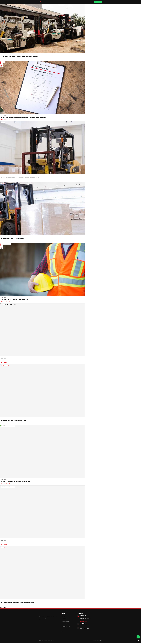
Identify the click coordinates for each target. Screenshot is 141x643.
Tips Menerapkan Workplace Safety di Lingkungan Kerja (14, 299)
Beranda (63, 616)
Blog (62, 631)
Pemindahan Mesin (65, 623)
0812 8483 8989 (90, 1)
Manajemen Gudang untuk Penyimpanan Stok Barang (13, 420)
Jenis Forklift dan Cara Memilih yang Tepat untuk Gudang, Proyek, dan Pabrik (19, 56)
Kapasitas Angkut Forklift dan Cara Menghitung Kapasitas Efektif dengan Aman (20, 178)
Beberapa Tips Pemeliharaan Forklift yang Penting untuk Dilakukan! (17, 602)
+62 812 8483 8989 (83, 624)
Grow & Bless (99, 640)
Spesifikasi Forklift (65, 621)
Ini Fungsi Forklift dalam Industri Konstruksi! (12, 360)
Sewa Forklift (64, 618)
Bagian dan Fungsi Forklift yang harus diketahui (12, 238)
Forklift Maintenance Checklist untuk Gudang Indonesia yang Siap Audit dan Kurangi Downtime (23, 117)
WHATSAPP (98, 1)
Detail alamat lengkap (83, 621)
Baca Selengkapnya (5, 58)
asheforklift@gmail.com (84, 628)
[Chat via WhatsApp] (138, 636)
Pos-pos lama (3, 607)
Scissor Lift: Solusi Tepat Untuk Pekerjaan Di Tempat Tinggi (15, 481)
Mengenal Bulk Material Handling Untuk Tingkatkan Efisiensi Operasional (19, 542)
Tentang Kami (64, 628)
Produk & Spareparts (66, 626)
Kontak (63, 634)
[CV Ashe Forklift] (40, 2)
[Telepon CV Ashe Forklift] (138, 640)
